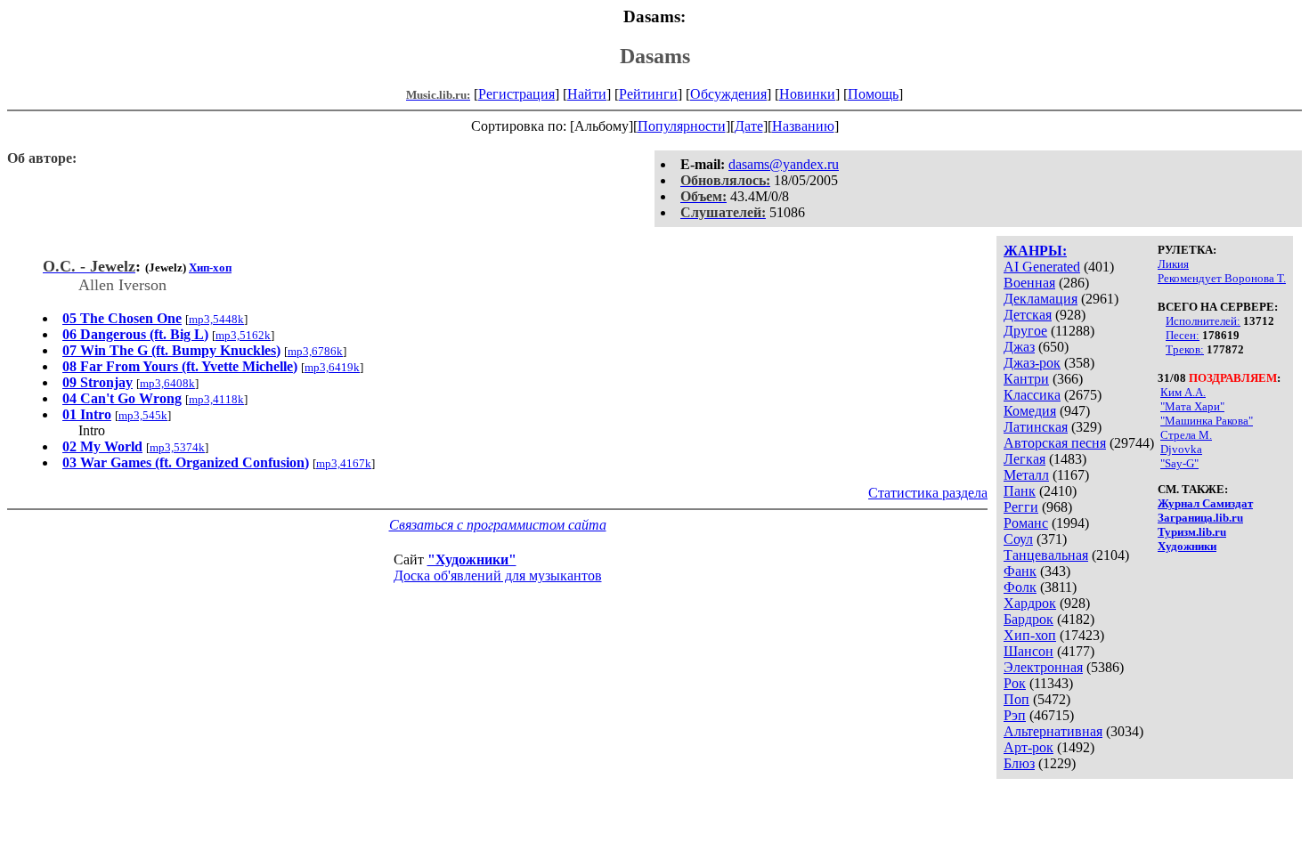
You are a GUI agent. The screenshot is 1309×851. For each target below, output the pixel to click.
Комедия (1030, 410)
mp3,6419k (332, 367)
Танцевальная (1046, 555)
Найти (586, 93)
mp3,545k (142, 415)
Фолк (1020, 587)
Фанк (1020, 571)
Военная (1029, 282)
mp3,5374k (177, 447)
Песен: (1182, 335)
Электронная (1043, 667)
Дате (749, 126)
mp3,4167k (343, 463)
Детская (1028, 314)
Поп (1016, 699)
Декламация (1040, 298)
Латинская (1036, 426)
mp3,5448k (216, 319)
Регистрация (516, 93)
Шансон (1028, 651)
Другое (1025, 330)
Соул (1018, 539)
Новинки (807, 93)
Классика (1032, 394)
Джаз (1019, 346)
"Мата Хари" (1192, 406)
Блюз (1019, 763)
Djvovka (1181, 449)
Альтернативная (1053, 731)
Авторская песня (1055, 442)
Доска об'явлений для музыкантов (498, 575)
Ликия (1173, 264)
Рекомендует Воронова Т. (1222, 278)
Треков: (1185, 349)
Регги (1021, 507)
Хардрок (1030, 603)
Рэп (1015, 715)
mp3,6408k (167, 383)
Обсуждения (728, 93)
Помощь (873, 93)
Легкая (1024, 458)
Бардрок (1028, 619)
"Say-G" (1179, 463)
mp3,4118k (216, 399)
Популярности (682, 126)
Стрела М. (1186, 435)
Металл (1026, 474)
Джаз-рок (1032, 362)
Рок (1015, 683)
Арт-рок (1028, 747)
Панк (1020, 490)
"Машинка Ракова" (1206, 420)
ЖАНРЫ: (1035, 250)
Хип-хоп (1030, 635)
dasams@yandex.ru (783, 164)
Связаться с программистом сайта (497, 524)
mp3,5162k (243, 335)
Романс (1026, 523)
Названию (803, 126)
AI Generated (1042, 266)
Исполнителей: (1203, 321)
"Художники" (471, 559)
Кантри (1026, 378)
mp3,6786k (315, 351)
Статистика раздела (928, 492)
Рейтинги (648, 93)
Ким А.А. (1183, 392)
